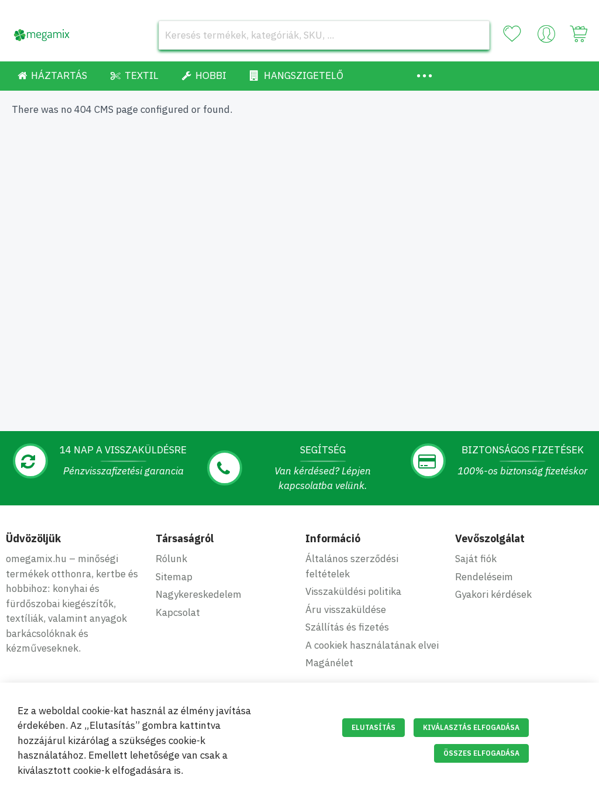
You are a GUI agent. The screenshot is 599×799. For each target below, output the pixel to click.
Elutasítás (373, 727)
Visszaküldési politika (353, 591)
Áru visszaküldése (345, 609)
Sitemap (174, 576)
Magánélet (329, 662)
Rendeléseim (484, 576)
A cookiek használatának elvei (372, 645)
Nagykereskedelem (199, 594)
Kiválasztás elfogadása (471, 727)
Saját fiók (476, 558)
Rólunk (171, 558)
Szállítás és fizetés (347, 627)
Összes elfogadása (481, 753)
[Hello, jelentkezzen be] (546, 36)
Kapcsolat (178, 612)
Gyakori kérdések (493, 594)
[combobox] (324, 35)
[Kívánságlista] (512, 34)
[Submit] (475, 35)
